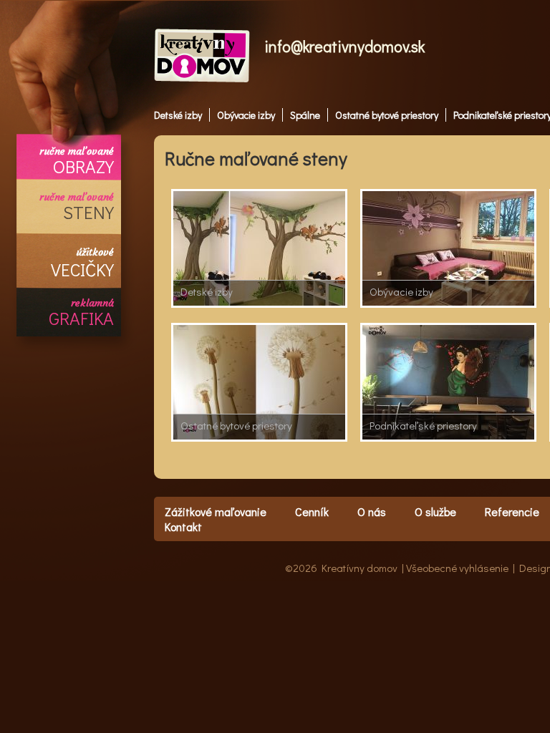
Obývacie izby (246, 115)
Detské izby (178, 115)
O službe (435, 511)
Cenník (312, 511)
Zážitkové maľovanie (215, 511)
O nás (371, 511)
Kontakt (183, 526)
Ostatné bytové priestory (386, 115)
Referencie (512, 511)
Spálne (305, 115)
